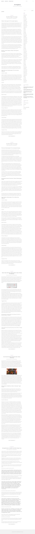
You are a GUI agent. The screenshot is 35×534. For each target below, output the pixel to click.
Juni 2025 (25, 29)
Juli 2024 (24, 44)
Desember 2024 (25, 37)
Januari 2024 (25, 52)
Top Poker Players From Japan (11, 16)
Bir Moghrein (17, 4)
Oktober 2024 (25, 40)
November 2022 (25, 71)
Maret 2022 (25, 79)
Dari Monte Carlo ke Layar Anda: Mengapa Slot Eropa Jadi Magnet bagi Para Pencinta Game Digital (28, 95)
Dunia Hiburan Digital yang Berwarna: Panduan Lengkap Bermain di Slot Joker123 (28, 89)
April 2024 (25, 48)
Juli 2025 (24, 28)
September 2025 (25, 25)
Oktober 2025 (25, 24)
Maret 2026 (25, 17)
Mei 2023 (25, 63)
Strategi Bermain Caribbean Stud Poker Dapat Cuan (11, 448)
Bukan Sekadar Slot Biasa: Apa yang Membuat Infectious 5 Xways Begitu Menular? (28, 92)
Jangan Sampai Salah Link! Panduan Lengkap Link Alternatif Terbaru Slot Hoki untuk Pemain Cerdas (29, 87)
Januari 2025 (25, 36)
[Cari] (33, 1)
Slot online (25, 108)
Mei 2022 (25, 76)
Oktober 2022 (25, 72)
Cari (32, 10)
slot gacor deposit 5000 (26, 107)
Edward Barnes (15, 18)
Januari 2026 (25, 20)
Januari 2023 (25, 68)
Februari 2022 (25, 80)
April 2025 (25, 32)
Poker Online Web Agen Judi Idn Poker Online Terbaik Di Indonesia (12, 273)
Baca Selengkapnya (12, 440)
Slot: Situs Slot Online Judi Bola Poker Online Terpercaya (11, 357)
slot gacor (25, 104)
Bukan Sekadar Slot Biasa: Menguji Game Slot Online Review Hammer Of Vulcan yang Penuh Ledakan (28, 97)
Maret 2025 (25, 33)
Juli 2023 (24, 60)
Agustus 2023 (25, 59)
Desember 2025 (25, 21)
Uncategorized (12, 446)
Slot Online (11, 15)
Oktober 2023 (25, 56)
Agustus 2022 (25, 75)
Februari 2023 (25, 67)
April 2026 (25, 16)
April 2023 (25, 64)
